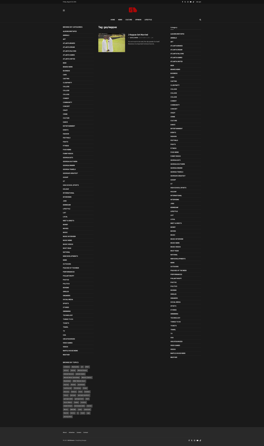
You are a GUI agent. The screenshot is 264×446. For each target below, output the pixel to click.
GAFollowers (134, 37)
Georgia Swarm (69, 165)
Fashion (66, 134)
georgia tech (79, 399)
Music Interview (69, 236)
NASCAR (73, 409)
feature (73, 391)
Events (65, 130)
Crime (65, 114)
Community (67, 102)
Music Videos (68, 244)
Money (65, 224)
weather (66, 355)
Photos (66, 280)
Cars (65, 75)
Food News (67, 149)
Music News (67, 240)
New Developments (70, 256)
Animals (66, 35)
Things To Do (68, 319)
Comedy (66, 98)
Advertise (71, 432)
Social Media (68, 299)
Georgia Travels (69, 169)
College (66, 86)
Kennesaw (67, 205)
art (82, 367)
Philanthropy (68, 276)
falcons (66, 391)
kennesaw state (79, 406)
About (65, 432)
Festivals (66, 138)
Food (80, 391)
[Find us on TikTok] (193, 2)
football (87, 391)
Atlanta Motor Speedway (71, 377)
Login (199, 2)
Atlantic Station (87, 377)
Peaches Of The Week (71, 268)
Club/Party (67, 83)
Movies (65, 228)
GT (64, 181)
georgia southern (83, 395)
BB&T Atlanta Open (79, 381)
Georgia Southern (70, 161)
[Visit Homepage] (133, 10)
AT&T (87, 367)
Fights (65, 142)
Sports (66, 303)
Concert (66, 106)
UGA (64, 335)
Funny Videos (68, 153)
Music (65, 232)
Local (65, 217)
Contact (85, 432)
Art (64, 39)
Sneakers (66, 295)
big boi (66, 384)
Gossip (65, 177)
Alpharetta (75, 367)
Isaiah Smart (68, 406)
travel (82, 413)
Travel (65, 327)
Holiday (66, 189)
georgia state (68, 399)
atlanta (73, 370)
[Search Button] (200, 19)
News (120, 20)
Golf (87, 399)
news (80, 409)
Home (113, 20)
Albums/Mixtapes (70, 31)
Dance (65, 122)
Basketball (67, 381)
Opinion (138, 20)
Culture (129, 20)
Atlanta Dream (69, 47)
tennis (73, 413)
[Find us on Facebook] (182, 2)
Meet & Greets (68, 221)
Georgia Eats (68, 157)
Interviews (67, 197)
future (66, 395)
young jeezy (68, 416)
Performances (69, 272)
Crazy (65, 110)
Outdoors (67, 264)
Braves (73, 384)
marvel (89, 406)
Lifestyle (148, 20)
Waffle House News (70, 351)
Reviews (66, 287)
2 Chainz (66, 367)
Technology (68, 315)
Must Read (67, 248)
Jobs (65, 201)
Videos (65, 347)
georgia (73, 395)
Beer (64, 63)
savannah (87, 409)
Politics (66, 284)
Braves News (68, 67)
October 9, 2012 (145, 37)
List (64, 213)
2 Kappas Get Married (138, 34)
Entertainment (69, 126)
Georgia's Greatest (70, 173)
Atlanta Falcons (69, 51)
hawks (76, 402)
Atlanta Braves (69, 43)
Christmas (77, 388)
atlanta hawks (80, 374)
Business (66, 71)
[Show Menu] (64, 10)
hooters (83, 402)
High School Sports (71, 185)
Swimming (67, 311)
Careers (79, 432)
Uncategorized (69, 339)
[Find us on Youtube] (190, 2)
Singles (66, 291)
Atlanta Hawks (69, 55)
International (68, 193)
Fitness (66, 146)
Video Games (67, 343)
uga (88, 413)
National (66, 252)
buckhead (81, 384)
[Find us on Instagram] (188, 2)
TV (64, 331)
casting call (67, 388)
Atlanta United (69, 59)
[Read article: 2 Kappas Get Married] (111, 42)
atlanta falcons (68, 374)
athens (66, 370)
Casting (66, 78)
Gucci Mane (68, 402)
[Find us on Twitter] (185, 2)
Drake (85, 388)
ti (77, 413)
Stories (66, 307)
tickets (66, 323)
